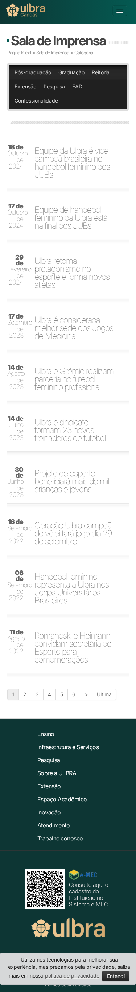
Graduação (71, 72)
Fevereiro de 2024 (17, 270)
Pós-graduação (33, 72)
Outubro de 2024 (17, 157)
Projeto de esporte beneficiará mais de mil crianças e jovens (71, 481)
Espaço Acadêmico (62, 799)
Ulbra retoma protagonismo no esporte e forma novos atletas (72, 273)
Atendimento (53, 825)
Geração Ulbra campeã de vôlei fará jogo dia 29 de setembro (73, 533)
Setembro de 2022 (17, 531)
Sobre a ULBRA (57, 773)
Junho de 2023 (15, 482)
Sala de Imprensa (58, 40)
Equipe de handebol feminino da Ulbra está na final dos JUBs (70, 218)
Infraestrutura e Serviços (68, 747)
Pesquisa (54, 86)
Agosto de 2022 (16, 642)
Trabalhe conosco (60, 838)
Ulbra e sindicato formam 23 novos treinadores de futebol (70, 430)
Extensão (25, 86)
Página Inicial (19, 52)
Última (104, 694)
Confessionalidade (36, 100)
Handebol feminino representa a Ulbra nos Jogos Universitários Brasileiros (71, 589)
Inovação (49, 812)
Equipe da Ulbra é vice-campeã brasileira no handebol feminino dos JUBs (72, 163)
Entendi (116, 976)
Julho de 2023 (15, 428)
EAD (77, 86)
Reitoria (101, 72)
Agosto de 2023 (16, 377)
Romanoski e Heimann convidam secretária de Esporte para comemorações (72, 648)
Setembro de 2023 (17, 326)
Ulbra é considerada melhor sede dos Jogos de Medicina (73, 328)
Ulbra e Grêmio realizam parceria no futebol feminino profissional (74, 379)
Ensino (45, 734)
